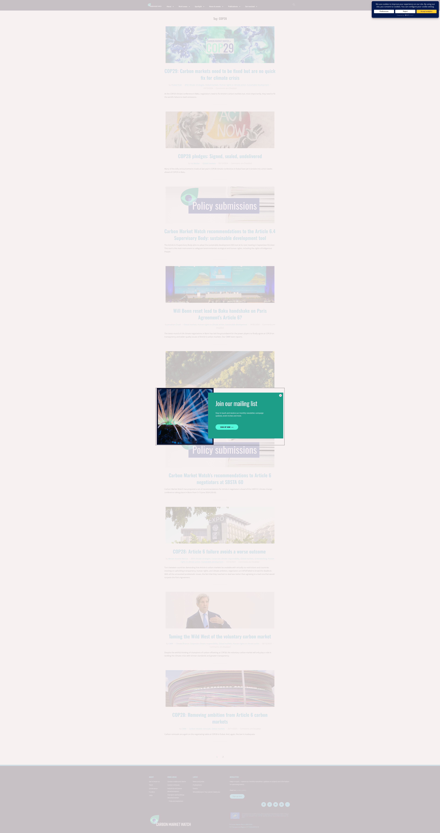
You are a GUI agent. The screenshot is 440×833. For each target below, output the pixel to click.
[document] (220, 416)
